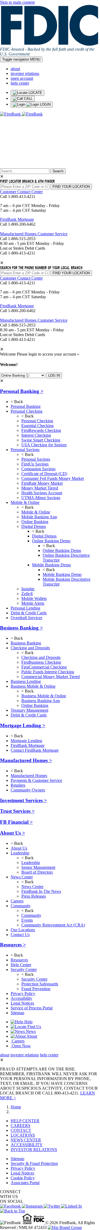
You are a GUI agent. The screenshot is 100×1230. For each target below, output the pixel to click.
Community (21, 905)
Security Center (24, 969)
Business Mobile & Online (33, 686)
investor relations (25, 73)
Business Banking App (40, 700)
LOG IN (54, 375)
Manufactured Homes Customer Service (33, 234)
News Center (22, 877)
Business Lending (26, 681)
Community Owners (28, 790)
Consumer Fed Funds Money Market (52, 478)
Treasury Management (29, 710)
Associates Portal (25, 1182)
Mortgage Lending (22, 725)
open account (22, 78)
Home (16, 1107)
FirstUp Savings (35, 464)
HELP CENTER (25, 1120)
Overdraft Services (26, 617)
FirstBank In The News (41, 891)
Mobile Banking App (39, 517)
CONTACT (21, 1130)
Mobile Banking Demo (51, 565)
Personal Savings (25, 449)
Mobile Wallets (34, 598)
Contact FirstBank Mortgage (35, 750)
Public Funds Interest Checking (47, 672)
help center (20, 83)
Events (27, 920)
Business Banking (21, 628)
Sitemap (17, 1012)
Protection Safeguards (39, 984)
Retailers (18, 785)
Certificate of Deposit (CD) (44, 473)
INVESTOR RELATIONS (34, 1149)
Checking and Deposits (30, 648)
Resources (13, 945)
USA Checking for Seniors (44, 445)
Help (28, 1022)
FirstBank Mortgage (17, 219)
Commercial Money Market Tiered (50, 676)
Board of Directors (37, 872)
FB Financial (16, 822)
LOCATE (34, 93)
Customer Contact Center (21, 191)
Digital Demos (33, 526)
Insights (27, 589)
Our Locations (23, 930)
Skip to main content (17, 2)
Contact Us (20, 934)
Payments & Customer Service (36, 780)
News (30, 1031)
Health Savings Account (41, 493)
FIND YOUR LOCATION (71, 187)
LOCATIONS (23, 1135)
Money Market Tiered (39, 488)
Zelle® (27, 593)
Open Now (21, 1046)
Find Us (33, 1026)
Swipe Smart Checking (40, 440)
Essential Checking (37, 425)
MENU (21, 59)
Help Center (21, 964)
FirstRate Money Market (42, 483)
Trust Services (17, 811)
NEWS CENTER (26, 1140)
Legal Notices (22, 1003)
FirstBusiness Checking (41, 662)
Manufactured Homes (26, 760)
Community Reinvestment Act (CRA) (53, 925)
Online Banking (34, 521)
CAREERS (20, 1125)
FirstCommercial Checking (44, 667)
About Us (12, 833)
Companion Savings (38, 469)
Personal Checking (26, 411)
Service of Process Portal (32, 1008)
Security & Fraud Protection (34, 1163)
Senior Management (38, 867)
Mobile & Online (25, 502)
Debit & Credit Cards (29, 613)
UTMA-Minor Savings (40, 497)
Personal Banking (21, 391)
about (15, 68)
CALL (28, 99)
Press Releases (33, 896)
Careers (17, 901)
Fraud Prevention (35, 988)
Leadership (20, 853)
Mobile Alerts (32, 603)
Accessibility (21, 998)
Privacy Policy (23, 993)
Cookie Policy (23, 1178)
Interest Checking (36, 435)
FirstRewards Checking (41, 430)
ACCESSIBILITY (27, 1145)
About (31, 1036)
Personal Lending (25, 608)
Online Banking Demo (51, 541)
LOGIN (45, 104)
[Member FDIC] (39, 1222)
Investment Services (23, 800)
